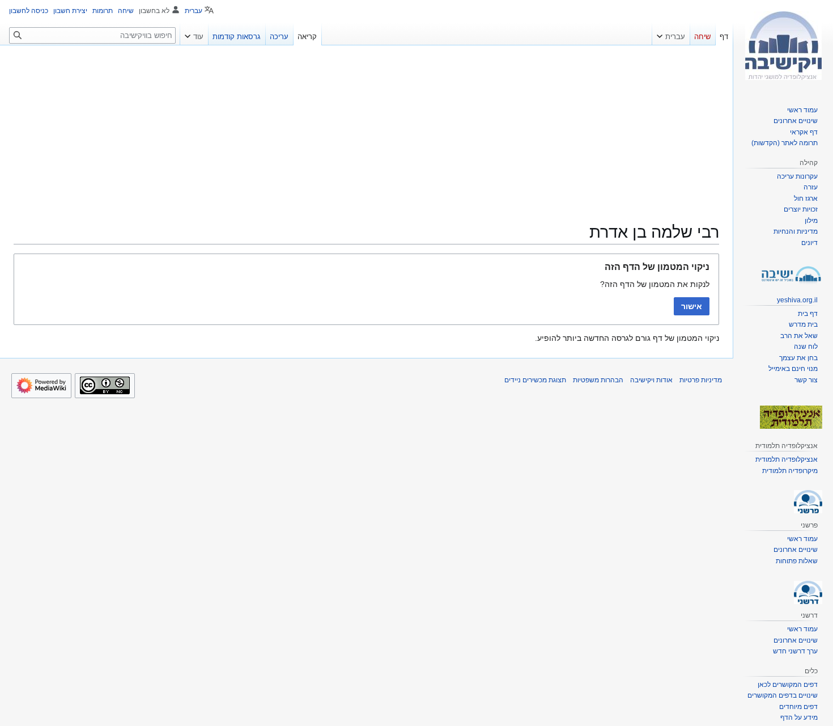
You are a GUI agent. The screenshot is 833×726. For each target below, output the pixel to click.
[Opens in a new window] (41, 385)
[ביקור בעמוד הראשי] (783, 45)
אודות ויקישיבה (651, 380)
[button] (671, 34)
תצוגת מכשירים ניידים (535, 380)
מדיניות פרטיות (700, 380)
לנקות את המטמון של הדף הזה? (654, 284)
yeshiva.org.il (797, 300)
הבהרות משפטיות (598, 380)
